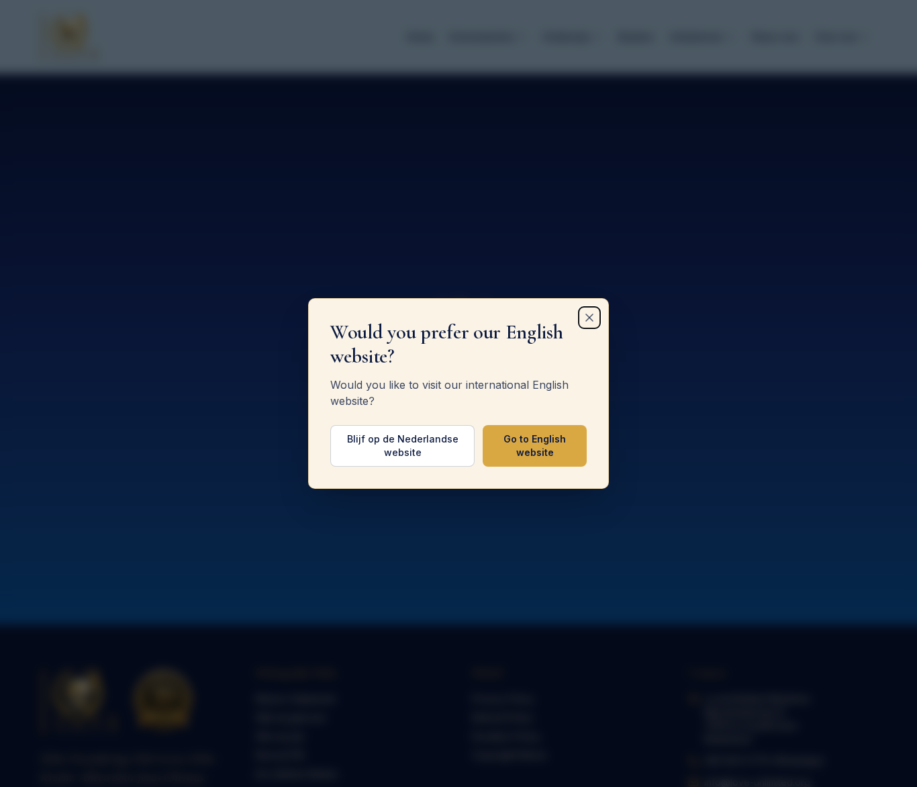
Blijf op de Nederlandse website (402, 445)
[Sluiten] (589, 317)
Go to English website (534, 445)
